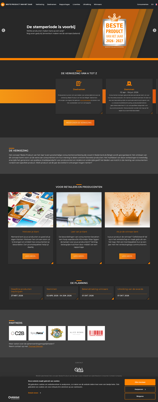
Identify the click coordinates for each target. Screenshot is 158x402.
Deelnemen (51, 4)
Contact (79, 363)
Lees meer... (30, 256)
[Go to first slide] (154, 30)
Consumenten (142, 4)
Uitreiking (87, 4)
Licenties (76, 4)
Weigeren (140, 396)
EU (152, 4)
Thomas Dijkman (35, 346)
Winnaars (98, 4)
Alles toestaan (140, 382)
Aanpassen (139, 389)
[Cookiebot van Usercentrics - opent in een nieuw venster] (14, 397)
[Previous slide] (3, 30)
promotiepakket (85, 100)
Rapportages (64, 4)
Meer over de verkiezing (79, 123)
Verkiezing (40, 4)
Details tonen (33, 393)
